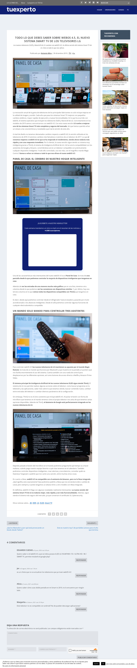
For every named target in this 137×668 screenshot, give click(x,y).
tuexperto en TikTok (34, 3)
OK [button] (103, 663)
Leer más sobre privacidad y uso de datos (120, 664)
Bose (23, 3)
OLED (42, 503)
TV (128, 10)
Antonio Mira (46, 53)
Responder (81, 560)
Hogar (99, 10)
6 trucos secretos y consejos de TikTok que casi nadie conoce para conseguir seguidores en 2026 (114, 131)
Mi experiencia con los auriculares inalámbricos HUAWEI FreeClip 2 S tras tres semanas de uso (114, 61)
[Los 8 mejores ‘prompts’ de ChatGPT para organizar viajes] (115, 144)
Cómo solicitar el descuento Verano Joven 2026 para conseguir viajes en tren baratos (114, 108)
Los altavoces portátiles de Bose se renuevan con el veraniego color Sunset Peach (114, 84)
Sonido (121, 10)
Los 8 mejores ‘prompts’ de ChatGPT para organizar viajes (114, 154)
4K (31, 503)
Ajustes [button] (96, 663)
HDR (34, 503)
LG (38, 503)
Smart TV (48, 503)
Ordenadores (110, 10)
